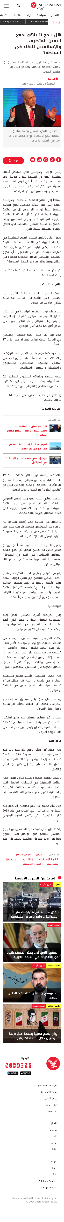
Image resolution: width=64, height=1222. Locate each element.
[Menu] (6, 6)
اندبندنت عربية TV (48, 1187)
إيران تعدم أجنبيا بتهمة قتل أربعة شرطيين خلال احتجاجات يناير (34, 1036)
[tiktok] (10, 1065)
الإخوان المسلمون (32, 863)
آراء (29, 15)
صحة (55, 1174)
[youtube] (18, 1065)
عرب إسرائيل (11, 859)
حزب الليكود (28, 859)
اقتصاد (17, 15)
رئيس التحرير (51, 1099)
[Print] (32, 159)
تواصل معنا (51, 1105)
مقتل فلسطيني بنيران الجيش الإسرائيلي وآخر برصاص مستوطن (34, 914)
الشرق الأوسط (27, 878)
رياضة (54, 1168)
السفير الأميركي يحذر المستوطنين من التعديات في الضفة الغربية (33, 955)
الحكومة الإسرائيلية (49, 859)
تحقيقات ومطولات (47, 1181)
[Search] (18, 6)
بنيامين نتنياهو (23, 854)
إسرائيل (39, 854)
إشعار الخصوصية (48, 1092)
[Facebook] (30, 1065)
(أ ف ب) (53, 78)
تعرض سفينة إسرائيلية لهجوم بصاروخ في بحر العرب (28, 446)
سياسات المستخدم (47, 1086)
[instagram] (22, 1065)
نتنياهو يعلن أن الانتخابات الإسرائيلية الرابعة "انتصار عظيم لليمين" (27, 431)
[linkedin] (14, 1065)
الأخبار (55, 15)
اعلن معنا (52, 1112)
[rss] (6, 1065)
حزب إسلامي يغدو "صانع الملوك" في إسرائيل (26, 460)
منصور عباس (52, 863)
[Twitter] (26, 1065)
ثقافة (54, 1150)
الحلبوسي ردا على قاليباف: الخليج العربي (33, 995)
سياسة (41, 15)
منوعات (53, 1161)
